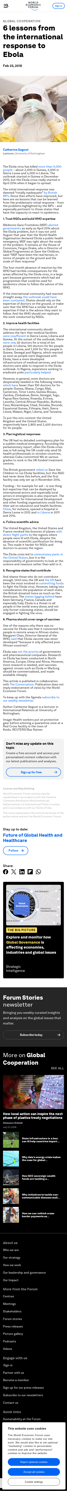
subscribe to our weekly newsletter (31, 699)
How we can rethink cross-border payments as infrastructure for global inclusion (38, 1218)
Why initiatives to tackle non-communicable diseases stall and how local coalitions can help (40, 1199)
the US (49, 580)
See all (57, 1068)
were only (9, 342)
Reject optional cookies (33, 1461)
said (14, 639)
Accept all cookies (33, 1471)
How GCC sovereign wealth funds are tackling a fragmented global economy (39, 1179)
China (7, 509)
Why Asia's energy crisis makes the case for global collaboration (41, 1160)
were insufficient (14, 336)
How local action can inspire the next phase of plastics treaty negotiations (33, 1116)
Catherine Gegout (15, 149)
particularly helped (38, 372)
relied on (42, 470)
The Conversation (22, 684)
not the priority (28, 651)
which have (10, 385)
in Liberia (43, 512)
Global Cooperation (22, 21)
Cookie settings (34, 1481)
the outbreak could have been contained (30, 298)
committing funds (51, 583)
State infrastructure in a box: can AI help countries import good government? (40, 1141)
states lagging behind (40, 596)
